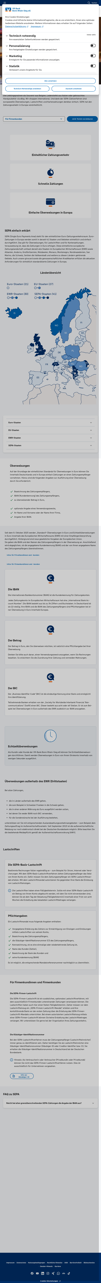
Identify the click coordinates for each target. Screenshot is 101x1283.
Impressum (35, 26)
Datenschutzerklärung (15, 26)
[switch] (93, 45)
